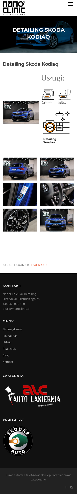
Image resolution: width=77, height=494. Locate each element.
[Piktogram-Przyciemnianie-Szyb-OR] (48, 97)
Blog (6, 355)
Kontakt (8, 362)
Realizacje (39, 265)
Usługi (7, 342)
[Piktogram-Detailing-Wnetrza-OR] (56, 127)
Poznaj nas (10, 336)
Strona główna (12, 329)
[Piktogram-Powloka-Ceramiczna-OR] (64, 97)
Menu (70, 4)
